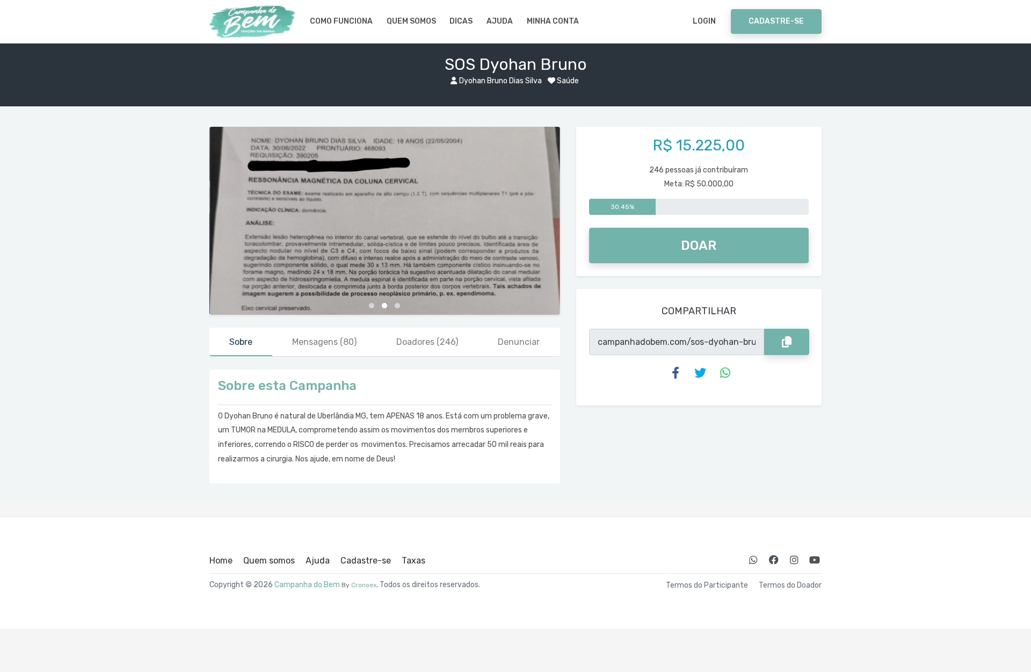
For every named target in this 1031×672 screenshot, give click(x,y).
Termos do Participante (707, 585)
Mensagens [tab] (324, 342)
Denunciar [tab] (519, 342)
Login (704, 21)
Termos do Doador (790, 585)
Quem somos (411, 21)
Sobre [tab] (240, 342)
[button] (371, 305)
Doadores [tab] (427, 342)
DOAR (698, 245)
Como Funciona (341, 21)
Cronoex (363, 585)
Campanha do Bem (307, 584)
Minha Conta (553, 21)
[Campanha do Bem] (252, 21)
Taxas (413, 561)
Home (221, 561)
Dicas (461, 21)
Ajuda (500, 21)
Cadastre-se (776, 21)
